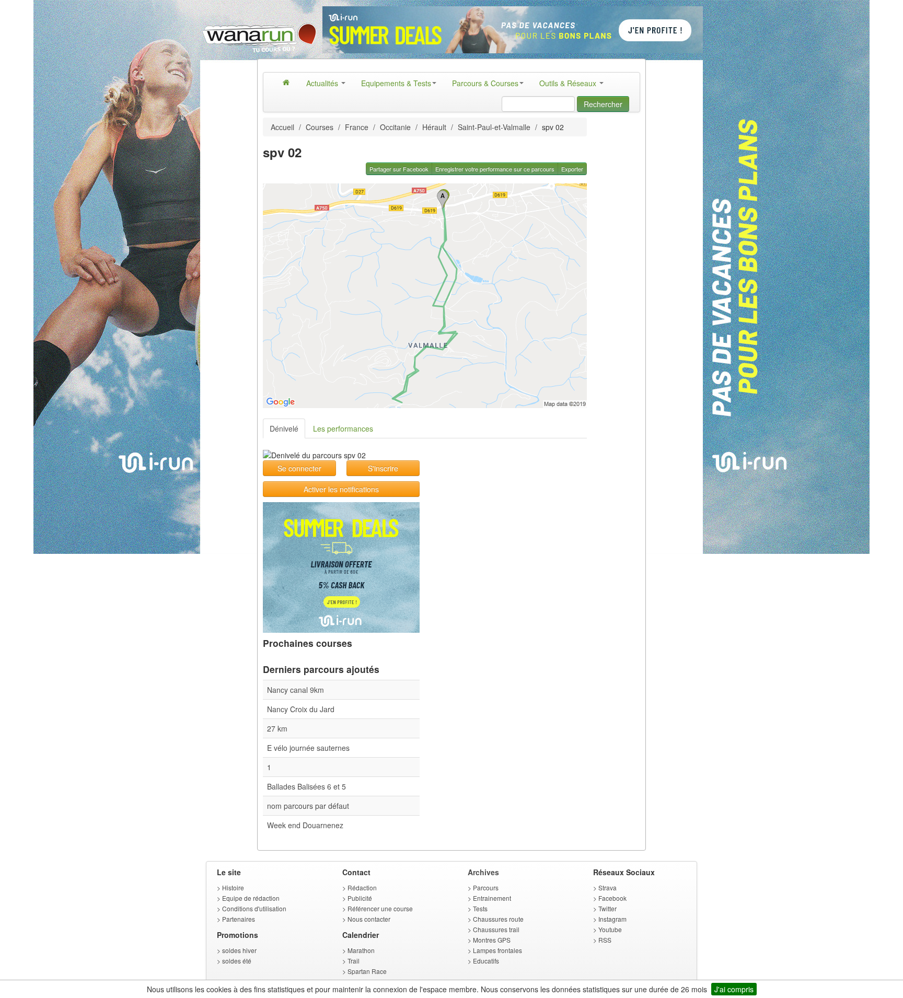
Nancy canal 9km (295, 689)
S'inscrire (383, 468)
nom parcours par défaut (308, 805)
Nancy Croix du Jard (300, 709)
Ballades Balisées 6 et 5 (306, 786)
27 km (277, 728)
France (356, 127)
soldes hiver (239, 950)
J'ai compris (734, 989)
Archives (483, 872)
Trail (354, 960)
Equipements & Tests (396, 83)
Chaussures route (498, 918)
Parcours (486, 887)
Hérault (434, 127)
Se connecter (299, 468)
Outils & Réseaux (568, 83)
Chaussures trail (496, 929)
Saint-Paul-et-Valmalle (494, 127)
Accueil (282, 127)
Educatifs (486, 960)
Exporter (572, 169)
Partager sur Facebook (399, 169)
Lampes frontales (497, 950)
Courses (319, 127)
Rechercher (603, 104)
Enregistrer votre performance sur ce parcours (494, 169)
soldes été (236, 960)
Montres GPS (492, 939)
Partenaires (238, 918)
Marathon (361, 950)
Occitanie (395, 127)
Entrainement (492, 897)
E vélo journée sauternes (308, 747)
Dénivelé (284, 428)
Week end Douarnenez (305, 825)
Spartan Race (367, 971)
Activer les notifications (341, 489)
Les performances (343, 428)
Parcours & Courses (485, 83)
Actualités (323, 83)
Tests (480, 908)
